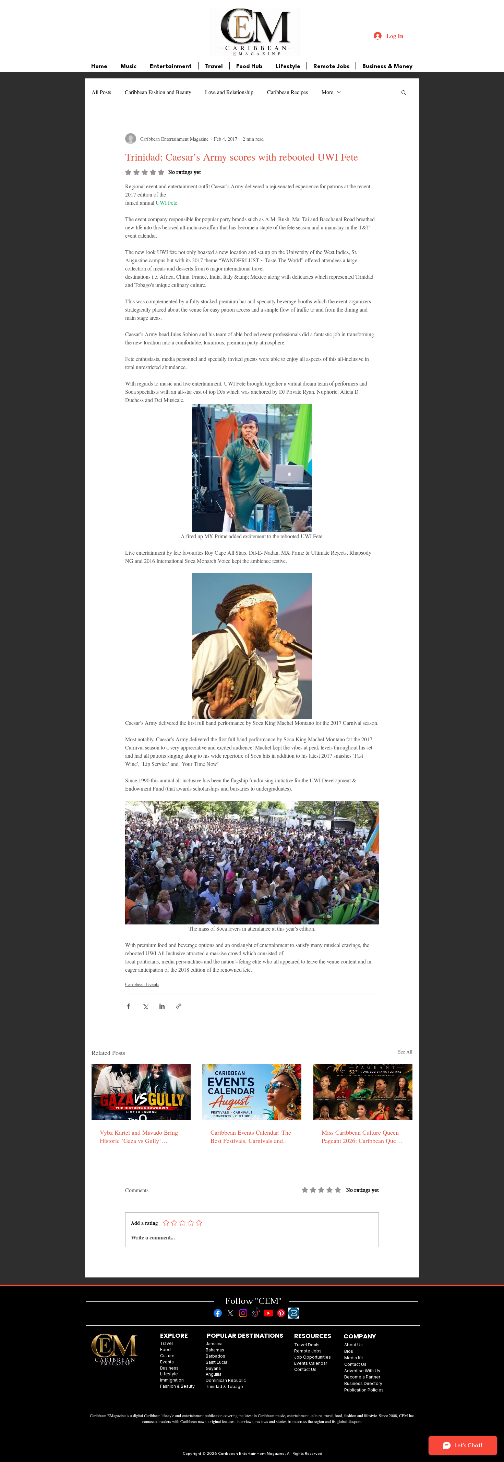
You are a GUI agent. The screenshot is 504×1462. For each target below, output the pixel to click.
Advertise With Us (362, 1370)
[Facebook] (217, 1313)
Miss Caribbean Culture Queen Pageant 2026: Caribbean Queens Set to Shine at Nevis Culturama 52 (363, 1136)
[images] (293, 1313)
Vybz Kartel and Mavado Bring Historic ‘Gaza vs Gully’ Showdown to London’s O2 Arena (139, 1136)
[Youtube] (268, 1313)
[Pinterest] (281, 1313)
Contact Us (355, 1364)
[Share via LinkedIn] (162, 1006)
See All (405, 1051)
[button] (403, 92)
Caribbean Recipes (287, 92)
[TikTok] (255, 1313)
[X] (230, 1313)
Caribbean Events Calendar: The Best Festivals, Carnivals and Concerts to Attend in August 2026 (251, 1136)
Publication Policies (364, 1389)
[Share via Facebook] (128, 1006)
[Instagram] (243, 1313)
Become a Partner (362, 1376)
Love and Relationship (229, 92)
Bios (348, 1351)
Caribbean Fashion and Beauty (158, 92)
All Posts (101, 92)
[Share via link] (179, 1006)
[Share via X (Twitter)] (145, 1006)
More (327, 92)
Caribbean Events (142, 984)
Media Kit (353, 1357)
